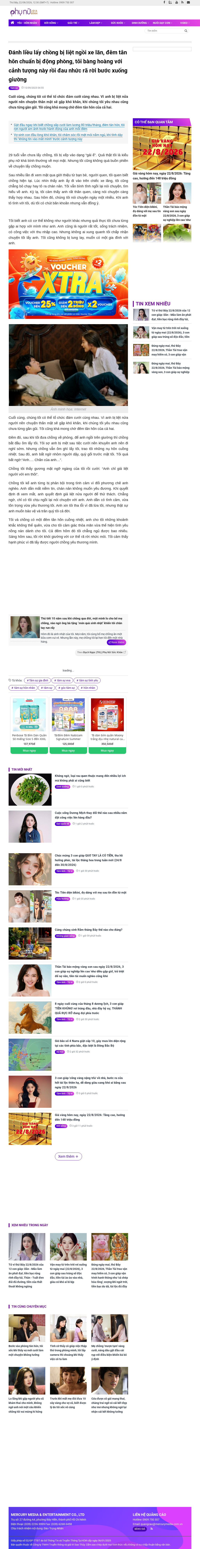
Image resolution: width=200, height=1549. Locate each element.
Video (184, 22)
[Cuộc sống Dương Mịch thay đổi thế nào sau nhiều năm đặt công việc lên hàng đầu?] (30, 827)
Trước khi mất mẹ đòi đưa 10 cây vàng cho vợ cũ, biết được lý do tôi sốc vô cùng (68, 1403)
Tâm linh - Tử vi (64, 871)
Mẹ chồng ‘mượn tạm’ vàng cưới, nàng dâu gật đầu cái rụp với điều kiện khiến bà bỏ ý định (109, 1352)
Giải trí (73, 22)
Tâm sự (14, 88)
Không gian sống (65, 936)
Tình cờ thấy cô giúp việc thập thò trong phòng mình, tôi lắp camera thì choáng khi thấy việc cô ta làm (68, 1352)
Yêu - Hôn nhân (27, 22)
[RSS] (183, 2)
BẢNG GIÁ (140, 1529)
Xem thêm (118, 642)
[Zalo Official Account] (171, 2)
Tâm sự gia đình (38, 680)
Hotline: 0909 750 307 (62, 2)
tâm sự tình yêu (88, 680)
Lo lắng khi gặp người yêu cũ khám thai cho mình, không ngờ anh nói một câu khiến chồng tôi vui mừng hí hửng (26, 1405)
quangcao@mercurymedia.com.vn (162, 1524)
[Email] (189, 2)
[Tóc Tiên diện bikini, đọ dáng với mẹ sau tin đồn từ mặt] (30, 906)
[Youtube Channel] (177, 2)
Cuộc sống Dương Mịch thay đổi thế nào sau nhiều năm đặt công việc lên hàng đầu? (91, 815)
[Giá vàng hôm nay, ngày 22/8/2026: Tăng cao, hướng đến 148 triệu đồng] (30, 1129)
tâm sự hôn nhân (24, 687)
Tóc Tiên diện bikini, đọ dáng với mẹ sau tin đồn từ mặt (90, 892)
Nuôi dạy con (162, 22)
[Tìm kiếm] (186, 30)
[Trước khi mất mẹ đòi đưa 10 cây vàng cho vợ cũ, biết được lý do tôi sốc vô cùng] (68, 1380)
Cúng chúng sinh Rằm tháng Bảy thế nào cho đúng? (88, 930)
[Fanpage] (165, 2)
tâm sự (47, 687)
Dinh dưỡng (139, 22)
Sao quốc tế (62, 823)
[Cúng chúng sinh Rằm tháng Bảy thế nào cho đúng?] (30, 943)
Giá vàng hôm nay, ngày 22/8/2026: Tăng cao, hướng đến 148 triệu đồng (90, 1117)
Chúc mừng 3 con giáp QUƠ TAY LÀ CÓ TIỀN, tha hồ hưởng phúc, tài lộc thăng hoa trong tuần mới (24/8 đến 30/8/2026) (89, 860)
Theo (100, 652)
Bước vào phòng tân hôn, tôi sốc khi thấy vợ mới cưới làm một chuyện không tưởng (26, 1350)
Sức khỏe (117, 22)
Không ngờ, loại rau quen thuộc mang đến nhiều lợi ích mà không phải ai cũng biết (90, 778)
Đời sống (50, 22)
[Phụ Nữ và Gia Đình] (24, 12)
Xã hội (59, 1052)
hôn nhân (89, 687)
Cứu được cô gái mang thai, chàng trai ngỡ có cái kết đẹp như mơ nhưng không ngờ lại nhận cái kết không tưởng (109, 1405)
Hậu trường (62, 898)
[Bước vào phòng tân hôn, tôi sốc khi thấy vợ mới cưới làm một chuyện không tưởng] (27, 1328)
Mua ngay (29, 750)
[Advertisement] (74, 578)
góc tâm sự (68, 687)
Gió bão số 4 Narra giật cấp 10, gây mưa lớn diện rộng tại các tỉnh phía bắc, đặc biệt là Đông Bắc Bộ (90, 1043)
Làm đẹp (95, 22)
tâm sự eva (63, 680)
